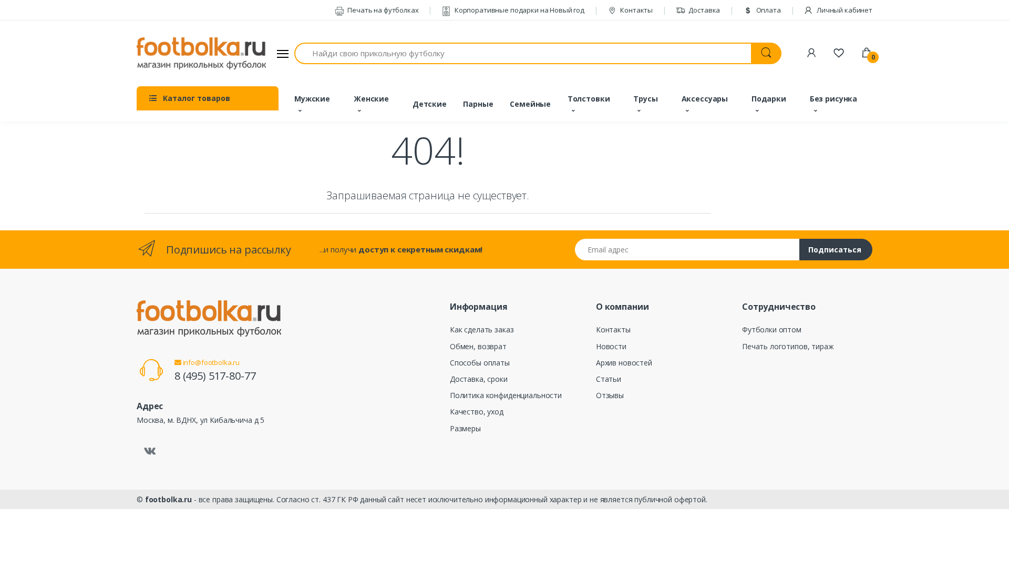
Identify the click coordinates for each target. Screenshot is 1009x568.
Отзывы (610, 395)
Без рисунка (833, 99)
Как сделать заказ (482, 329)
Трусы (645, 99)
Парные (478, 104)
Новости (611, 346)
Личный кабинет (843, 10)
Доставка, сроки (479, 379)
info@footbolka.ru (210, 362)
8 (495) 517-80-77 (215, 376)
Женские (371, 99)
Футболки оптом (771, 329)
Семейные (530, 104)
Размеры (465, 428)
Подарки (768, 99)
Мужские (312, 99)
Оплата (768, 10)
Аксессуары (705, 99)
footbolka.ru (168, 499)
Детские (430, 104)
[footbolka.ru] (201, 53)
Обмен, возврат (478, 346)
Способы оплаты (480, 363)
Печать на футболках (382, 10)
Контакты (636, 10)
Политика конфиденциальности (506, 395)
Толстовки (589, 99)
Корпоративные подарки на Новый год (518, 10)
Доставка (703, 10)
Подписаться (834, 250)
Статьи (608, 379)
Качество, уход (476, 412)
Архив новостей (624, 363)
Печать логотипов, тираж (788, 346)
